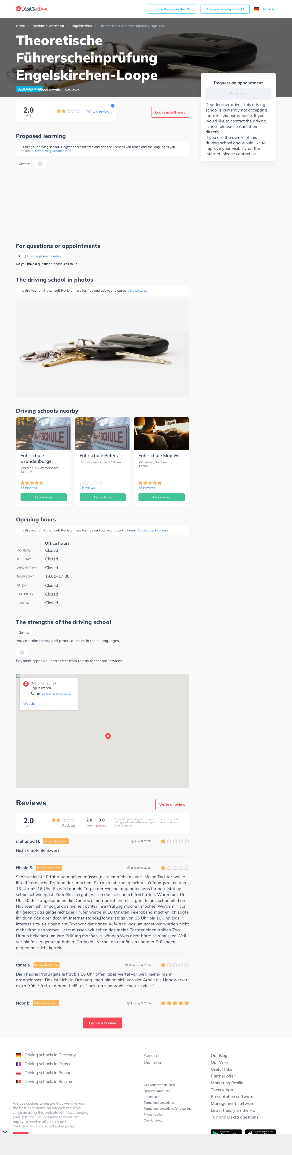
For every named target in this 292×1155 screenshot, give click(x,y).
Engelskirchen (81, 26)
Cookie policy (64, 1126)
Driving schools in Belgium (49, 1081)
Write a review (98, 111)
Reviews (72, 90)
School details (49, 90)
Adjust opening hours (153, 530)
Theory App (222, 1089)
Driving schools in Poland (48, 1072)
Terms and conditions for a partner (168, 1108)
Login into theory (170, 112)
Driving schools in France (48, 1063)
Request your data (157, 1091)
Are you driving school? (225, 9)
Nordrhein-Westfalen (48, 26)
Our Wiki (219, 1062)
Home (20, 26)
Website (29, 704)
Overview (24, 90)
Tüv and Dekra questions (234, 1117)
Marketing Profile (227, 1082)
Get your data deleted (159, 1085)
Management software (232, 1103)
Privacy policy (153, 1114)
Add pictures (137, 290)
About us (152, 1055)
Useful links (221, 1069)
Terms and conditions (159, 1103)
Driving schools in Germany (50, 1054)
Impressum (151, 1097)
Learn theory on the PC (172, 9)
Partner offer (223, 1076)
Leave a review (102, 1023)
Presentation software (232, 1096)
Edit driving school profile (53, 151)
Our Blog (219, 1055)
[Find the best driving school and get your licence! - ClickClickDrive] (31, 9)
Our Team (153, 1062)
